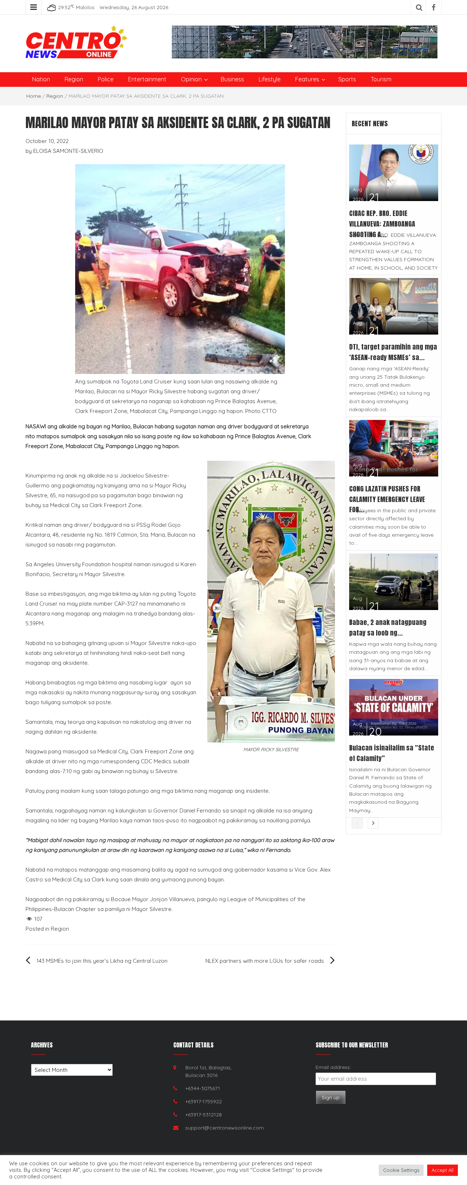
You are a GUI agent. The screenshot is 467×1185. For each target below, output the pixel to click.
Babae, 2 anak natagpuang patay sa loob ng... (388, 627)
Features (307, 79)
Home (33, 96)
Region (74, 79)
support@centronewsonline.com (224, 1127)
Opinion (191, 79)
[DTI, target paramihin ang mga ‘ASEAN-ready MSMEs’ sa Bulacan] (394, 305)
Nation (41, 79)
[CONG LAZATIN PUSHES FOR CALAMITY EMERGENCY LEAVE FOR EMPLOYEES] (394, 447)
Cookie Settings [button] (401, 1170)
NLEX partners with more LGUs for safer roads (264, 960)
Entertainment (147, 79)
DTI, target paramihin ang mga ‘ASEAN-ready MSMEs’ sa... (393, 352)
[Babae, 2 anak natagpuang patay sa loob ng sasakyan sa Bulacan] (394, 581)
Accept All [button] (443, 1170)
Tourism (381, 79)
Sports (347, 79)
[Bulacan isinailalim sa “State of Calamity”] (394, 706)
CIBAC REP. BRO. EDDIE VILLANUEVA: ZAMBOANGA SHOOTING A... (382, 223)
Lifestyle (270, 79)
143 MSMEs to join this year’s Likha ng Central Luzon (101, 960)
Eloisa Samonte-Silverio (68, 150)
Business (232, 79)
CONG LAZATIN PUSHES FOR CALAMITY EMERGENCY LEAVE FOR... (387, 499)
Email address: (333, 1067)
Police (105, 79)
